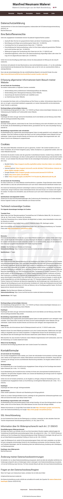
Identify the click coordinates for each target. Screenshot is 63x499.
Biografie (20, 13)
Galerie (38, 13)
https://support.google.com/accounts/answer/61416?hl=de (34, 172)
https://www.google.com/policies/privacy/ (39, 409)
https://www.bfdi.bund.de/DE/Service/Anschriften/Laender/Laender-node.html (24, 74)
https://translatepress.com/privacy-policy (20, 228)
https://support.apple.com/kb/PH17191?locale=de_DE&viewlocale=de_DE (32, 176)
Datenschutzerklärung (36, 489)
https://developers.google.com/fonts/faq (48, 407)
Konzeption (29, 13)
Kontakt (46, 13)
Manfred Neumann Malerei (31, 4)
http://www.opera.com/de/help (19, 174)
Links (53, 13)
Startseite (11, 13)
